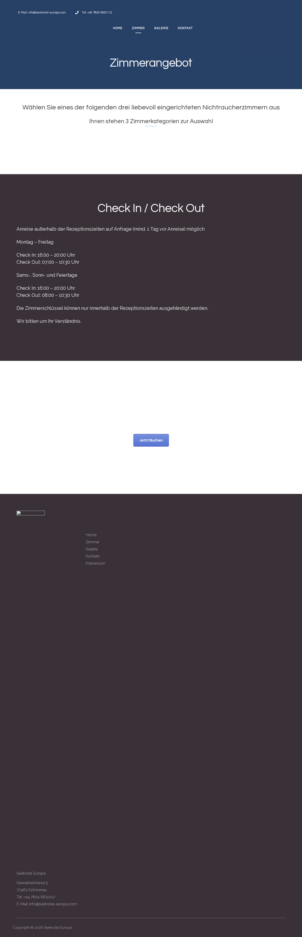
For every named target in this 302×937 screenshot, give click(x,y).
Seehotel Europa (58, 927)
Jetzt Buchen (151, 440)
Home (91, 535)
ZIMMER (138, 28)
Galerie (92, 549)
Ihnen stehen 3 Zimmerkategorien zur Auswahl (151, 121)
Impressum (95, 563)
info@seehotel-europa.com (53, 904)
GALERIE (161, 28)
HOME (117, 28)
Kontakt (93, 556)
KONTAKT (185, 28)
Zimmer (92, 542)
